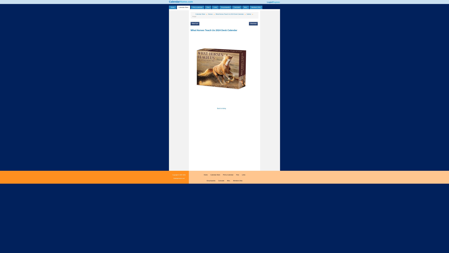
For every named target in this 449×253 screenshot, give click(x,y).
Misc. (228, 181)
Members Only (237, 181)
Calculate (221, 181)
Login (269, 2)
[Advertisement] (179, 46)
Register (276, 2)
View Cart (195, 23)
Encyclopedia (211, 181)
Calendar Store (215, 175)
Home (206, 175)
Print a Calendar (228, 175)
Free (237, 175)
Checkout (253, 23)
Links (243, 175)
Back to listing (221, 108)
